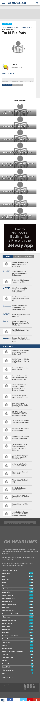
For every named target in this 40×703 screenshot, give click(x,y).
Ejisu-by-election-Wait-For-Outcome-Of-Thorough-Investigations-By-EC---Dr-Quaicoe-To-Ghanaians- (19, 387)
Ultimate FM (6, 629)
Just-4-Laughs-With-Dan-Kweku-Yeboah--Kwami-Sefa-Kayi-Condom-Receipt (20, 352)
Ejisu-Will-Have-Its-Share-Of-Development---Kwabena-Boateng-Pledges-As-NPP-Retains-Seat (19, 447)
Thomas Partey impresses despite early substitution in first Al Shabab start (20, 323)
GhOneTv (5, 645)
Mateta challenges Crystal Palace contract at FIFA (21, 315)
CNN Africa (5, 642)
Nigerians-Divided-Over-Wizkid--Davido (20, 505)
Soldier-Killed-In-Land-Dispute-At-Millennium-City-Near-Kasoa (21, 437)
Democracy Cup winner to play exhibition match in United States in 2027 (21, 340)
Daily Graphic (6, 626)
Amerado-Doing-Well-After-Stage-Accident (21, 497)
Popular (8, 256)
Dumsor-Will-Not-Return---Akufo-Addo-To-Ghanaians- (20, 369)
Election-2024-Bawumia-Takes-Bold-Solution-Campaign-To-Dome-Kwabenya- (20, 457)
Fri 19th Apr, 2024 (23, 27)
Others (4, 661)
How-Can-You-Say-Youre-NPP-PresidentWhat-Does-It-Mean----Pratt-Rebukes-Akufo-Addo (20, 377)
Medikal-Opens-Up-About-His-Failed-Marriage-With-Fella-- (20, 465)
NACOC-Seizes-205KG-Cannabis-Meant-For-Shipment (21, 429)
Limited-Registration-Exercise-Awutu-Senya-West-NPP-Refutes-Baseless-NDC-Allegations (21, 514)
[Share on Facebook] (10, 699)
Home (4, 27)
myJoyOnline (6, 592)
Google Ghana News (8, 598)
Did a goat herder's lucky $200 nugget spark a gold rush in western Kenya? (20, 264)
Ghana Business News (9, 604)
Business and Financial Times (11, 614)
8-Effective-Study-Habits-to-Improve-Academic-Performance (20, 396)
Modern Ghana (7, 648)
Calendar (29, 256)
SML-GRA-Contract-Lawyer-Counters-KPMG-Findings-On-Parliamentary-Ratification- (19, 413)
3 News (4, 586)
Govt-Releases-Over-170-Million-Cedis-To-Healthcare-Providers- (20, 421)
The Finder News (7, 657)
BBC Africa (5, 608)
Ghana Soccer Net (8, 595)
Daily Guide (5, 579)
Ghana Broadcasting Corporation (12, 651)
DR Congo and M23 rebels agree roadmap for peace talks (20, 281)
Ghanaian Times (7, 601)
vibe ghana (5, 632)
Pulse (4, 582)
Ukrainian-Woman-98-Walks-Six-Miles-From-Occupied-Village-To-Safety (20, 361)
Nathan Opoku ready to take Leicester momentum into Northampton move (19, 290)
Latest (19, 256)
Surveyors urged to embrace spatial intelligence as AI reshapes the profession (19, 307)
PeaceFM (11, 27)
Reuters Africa (7, 623)
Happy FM (5, 664)
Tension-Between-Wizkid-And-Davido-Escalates (20, 473)
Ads (3, 673)
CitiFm (4, 576)
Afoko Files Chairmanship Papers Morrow (21, 331)
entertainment (17, 85)
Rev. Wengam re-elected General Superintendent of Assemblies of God (21, 298)
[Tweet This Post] (23, 699)
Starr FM (5, 654)
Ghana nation (6, 617)
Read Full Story (8, 73)
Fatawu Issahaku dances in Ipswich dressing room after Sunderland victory (19, 273)
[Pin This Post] (30, 699)
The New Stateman (8, 670)
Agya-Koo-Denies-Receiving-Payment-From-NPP (19, 489)
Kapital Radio (6, 667)
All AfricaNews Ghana (9, 620)
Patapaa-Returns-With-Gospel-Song (20, 481)
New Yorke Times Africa (10, 636)
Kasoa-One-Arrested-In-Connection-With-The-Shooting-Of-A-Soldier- (20, 405)
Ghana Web (6, 573)
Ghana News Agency (8, 589)
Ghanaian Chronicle (8, 611)
